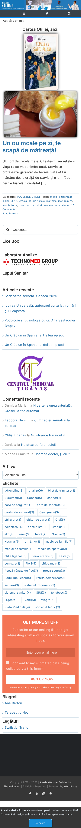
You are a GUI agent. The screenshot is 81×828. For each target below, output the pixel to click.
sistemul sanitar (18, 592)
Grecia (23, 200)
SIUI (41, 592)
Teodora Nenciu (17, 420)
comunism (37, 527)
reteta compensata (51, 578)
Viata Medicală (17, 607)
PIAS (30, 563)
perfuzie (12, 563)
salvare (12, 585)
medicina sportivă (52, 549)
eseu (24, 534)
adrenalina (14, 490)
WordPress (70, 786)
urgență (12, 600)
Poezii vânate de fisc (21, 570)
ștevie (65, 205)
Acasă (7, 21)
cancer (54, 498)
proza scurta (54, 570)
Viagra (47, 600)
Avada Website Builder (53, 782)
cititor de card (38, 519)
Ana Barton (13, 703)
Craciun (59, 527)
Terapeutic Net (16, 712)
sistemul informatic (39, 585)
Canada (34, 498)
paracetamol (43, 556)
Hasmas (12, 541)
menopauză (65, 200)
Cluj (60, 519)
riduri (39, 205)
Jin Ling (32, 541)
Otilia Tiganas (15, 435)
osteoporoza (26, 205)
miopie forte (9, 205)
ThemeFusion (12, 786)
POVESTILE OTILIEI (28, 196)
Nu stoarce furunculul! (48, 435)
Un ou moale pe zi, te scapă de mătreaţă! (31, 146)
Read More (9, 213)
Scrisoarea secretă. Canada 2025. (31, 296)
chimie (54, 196)
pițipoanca (50, 563)
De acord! (40, 822)
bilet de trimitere (61, 490)
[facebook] (47, 13)
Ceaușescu (49, 512)
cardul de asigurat (19, 512)
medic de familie (59, 541)
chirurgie (13, 519)
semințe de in (52, 205)
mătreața (51, 200)
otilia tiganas (16, 556)
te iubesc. (60, 592)
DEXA (14, 200)
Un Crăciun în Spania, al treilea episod (34, 335)
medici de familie (19, 549)
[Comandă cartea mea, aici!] (41, 35)
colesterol (14, 527)
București (13, 498)
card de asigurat (18, 505)
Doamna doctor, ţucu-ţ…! (54, 454)
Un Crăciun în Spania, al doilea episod (34, 345)
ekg (9, 534)
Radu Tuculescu (18, 578)
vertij (30, 600)
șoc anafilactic (47, 607)
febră (41, 534)
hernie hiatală (36, 200)
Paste (65, 556)
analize (36, 490)
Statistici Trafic (16, 727)
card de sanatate (51, 505)
